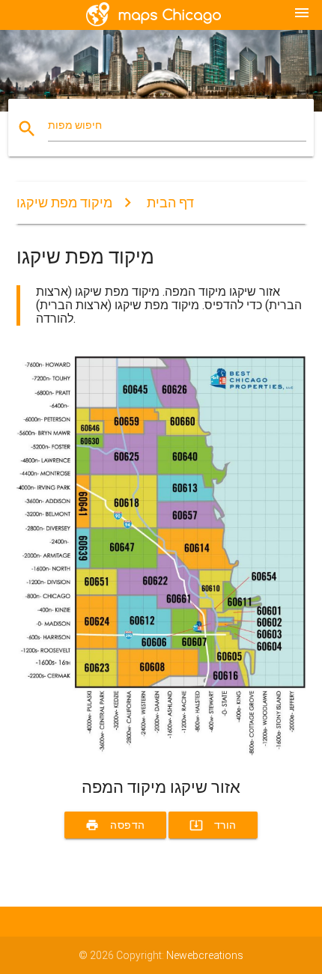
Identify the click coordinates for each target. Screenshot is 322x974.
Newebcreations (204, 955)
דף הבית (170, 202)
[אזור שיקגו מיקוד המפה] (161, 752)
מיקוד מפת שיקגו (64, 202)
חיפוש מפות (75, 125)
